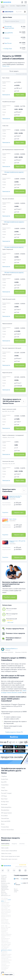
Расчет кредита (14, 71)
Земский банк (5, 818)
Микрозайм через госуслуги (9, 859)
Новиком (6, 38)
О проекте (3, 875)
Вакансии (3, 881)
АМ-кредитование (6, 813)
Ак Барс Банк (8, 48)
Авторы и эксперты (3, 879)
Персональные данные (5, 890)
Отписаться (4, 884)
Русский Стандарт (6, 793)
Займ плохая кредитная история (10, 856)
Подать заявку (20, 94)
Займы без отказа (6, 853)
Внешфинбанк (5, 810)
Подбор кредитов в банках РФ (14, 732)
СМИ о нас (4, 877)
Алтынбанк (4, 815)
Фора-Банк (4, 790)
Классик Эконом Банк (7, 829)
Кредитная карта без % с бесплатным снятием (15, 497)
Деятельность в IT (5, 895)
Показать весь (5, 66)
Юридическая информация (4, 887)
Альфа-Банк (4, 779)
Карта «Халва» (12, 519)
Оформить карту (18, 512)
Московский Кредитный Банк (9, 27)
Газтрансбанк (5, 827)
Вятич (3, 824)
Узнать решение (19, 191)
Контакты (3, 892)
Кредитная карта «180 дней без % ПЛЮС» (17, 541)
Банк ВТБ (4, 411)
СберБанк (4, 437)
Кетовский (4, 804)
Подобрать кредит (10, 597)
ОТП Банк (4, 796)
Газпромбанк (4, 784)
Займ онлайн (4, 848)
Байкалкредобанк (6, 807)
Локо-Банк (5, 463)
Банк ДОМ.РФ (8, 32)
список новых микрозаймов (9, 850)
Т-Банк (3, 787)
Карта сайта (4, 893)
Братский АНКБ (5, 821)
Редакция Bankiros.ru (11, 648)
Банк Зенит (4, 799)
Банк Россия (7, 43)
